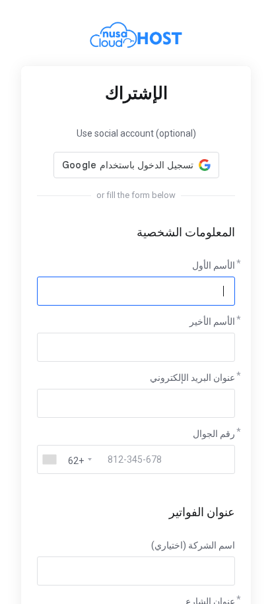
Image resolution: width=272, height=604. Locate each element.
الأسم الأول (213, 265)
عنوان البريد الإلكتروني (192, 377)
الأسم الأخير (212, 321)
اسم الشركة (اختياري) (193, 545)
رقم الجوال (214, 433)
